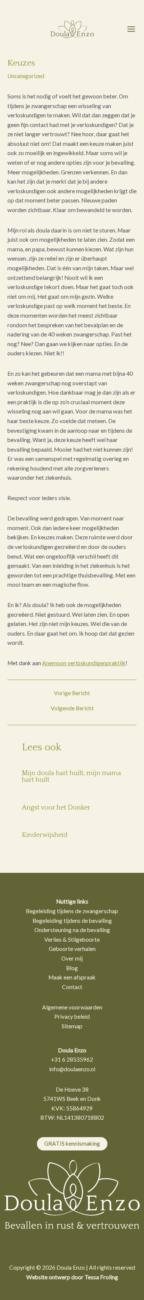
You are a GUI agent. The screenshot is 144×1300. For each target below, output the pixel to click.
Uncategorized (25, 76)
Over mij (72, 958)
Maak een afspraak (72, 977)
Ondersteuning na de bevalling (72, 930)
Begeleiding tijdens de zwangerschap (72, 911)
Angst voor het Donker (56, 807)
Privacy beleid (72, 1016)
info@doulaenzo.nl (72, 1069)
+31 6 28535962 (72, 1059)
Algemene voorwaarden (72, 1007)
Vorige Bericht (72, 693)
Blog (72, 968)
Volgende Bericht (72, 708)
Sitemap (72, 1026)
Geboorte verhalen (72, 948)
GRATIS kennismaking (72, 1143)
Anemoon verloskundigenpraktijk (84, 663)
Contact (72, 987)
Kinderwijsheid (45, 835)
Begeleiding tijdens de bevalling (72, 920)
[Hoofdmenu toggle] (131, 29)
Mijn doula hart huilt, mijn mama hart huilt (71, 777)
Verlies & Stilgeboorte (72, 939)
